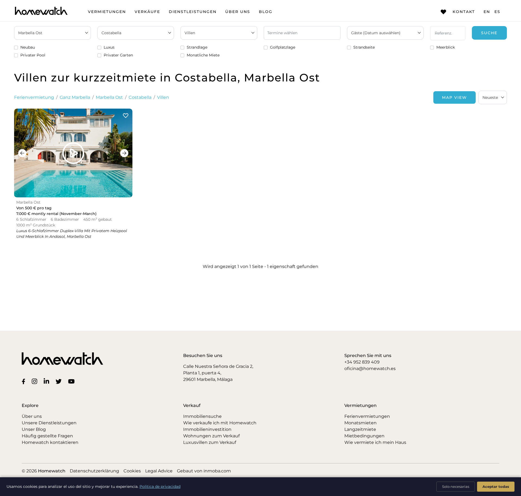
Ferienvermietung (34, 97)
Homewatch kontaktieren (50, 442)
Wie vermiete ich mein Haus (375, 442)
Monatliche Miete (203, 55)
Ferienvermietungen (367, 416)
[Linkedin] (47, 381)
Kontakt (464, 11)
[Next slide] (124, 153)
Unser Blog (34, 429)
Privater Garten (118, 55)
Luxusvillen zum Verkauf (209, 442)
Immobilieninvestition (207, 429)
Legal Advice (159, 470)
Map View (454, 97)
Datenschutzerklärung (94, 470)
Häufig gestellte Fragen (47, 435)
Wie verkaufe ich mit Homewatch (219, 422)
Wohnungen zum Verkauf (211, 435)
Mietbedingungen (364, 435)
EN (487, 11)
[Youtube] (72, 381)
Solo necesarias (455, 486)
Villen (163, 97)
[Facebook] (24, 381)
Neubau (27, 47)
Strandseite (364, 47)
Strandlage (197, 47)
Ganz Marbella (75, 97)
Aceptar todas (495, 486)
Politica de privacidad (159, 486)
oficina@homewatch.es (370, 368)
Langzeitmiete (360, 429)
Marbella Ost (109, 97)
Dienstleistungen (193, 11)
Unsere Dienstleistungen (49, 422)
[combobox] (492, 97)
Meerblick (445, 47)
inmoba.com (217, 470)
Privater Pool (32, 55)
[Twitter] (60, 381)
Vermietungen (107, 11)
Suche (489, 32)
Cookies (132, 470)
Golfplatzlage (282, 47)
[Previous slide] (22, 153)
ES (497, 11)
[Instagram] (35, 381)
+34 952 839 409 (362, 362)
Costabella (140, 97)
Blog (265, 11)
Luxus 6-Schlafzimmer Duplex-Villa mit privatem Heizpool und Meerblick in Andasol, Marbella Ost (71, 233)
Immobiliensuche (202, 416)
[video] (73, 153)
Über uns (237, 11)
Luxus (109, 47)
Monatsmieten (360, 422)
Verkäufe (147, 11)
